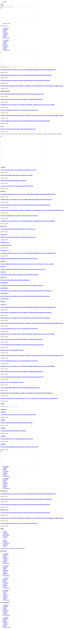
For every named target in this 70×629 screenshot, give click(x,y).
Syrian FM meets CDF (6, 245)
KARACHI (3, 272)
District (4, 31)
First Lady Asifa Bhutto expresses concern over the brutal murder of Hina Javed (19, 110)
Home (4, 531)
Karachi (5, 34)
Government (6, 28)
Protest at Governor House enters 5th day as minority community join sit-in (18, 129)
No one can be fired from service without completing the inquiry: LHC (17, 186)
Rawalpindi (5, 33)
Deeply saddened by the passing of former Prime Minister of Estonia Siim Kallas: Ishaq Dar (22, 99)
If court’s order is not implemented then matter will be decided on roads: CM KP (19, 446)
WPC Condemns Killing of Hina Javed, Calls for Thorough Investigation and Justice (20, 387)
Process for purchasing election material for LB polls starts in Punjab (16, 175)
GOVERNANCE (5, 293)
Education (5, 35)
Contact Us (5, 533)
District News (4, 226)
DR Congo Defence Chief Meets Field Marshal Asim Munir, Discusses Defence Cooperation (22, 285)
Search (2, 4)
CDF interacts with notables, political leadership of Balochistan (15, 280)
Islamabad (5, 29)
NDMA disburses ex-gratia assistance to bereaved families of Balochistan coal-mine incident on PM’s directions (26, 75)
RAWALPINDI (4, 282)
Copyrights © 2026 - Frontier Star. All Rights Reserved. (13, 548)
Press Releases (6, 37)
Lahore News (4, 409)
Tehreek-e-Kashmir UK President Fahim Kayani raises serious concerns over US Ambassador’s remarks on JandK (27, 264)
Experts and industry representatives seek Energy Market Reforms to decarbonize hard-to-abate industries (25, 80)
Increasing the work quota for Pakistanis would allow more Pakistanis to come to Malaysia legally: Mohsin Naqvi (27, 393)
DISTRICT (3, 261)
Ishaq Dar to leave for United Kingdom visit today (12, 350)
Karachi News (4, 234)
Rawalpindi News (5, 242)
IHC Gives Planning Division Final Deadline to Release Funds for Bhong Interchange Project (22, 94)
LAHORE (3, 412)
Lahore (4, 30)
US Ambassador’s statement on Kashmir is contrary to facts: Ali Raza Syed (18, 229)
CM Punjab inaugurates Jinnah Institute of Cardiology (13, 180)
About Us (5, 532)
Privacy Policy (6, 535)
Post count (5, 536)
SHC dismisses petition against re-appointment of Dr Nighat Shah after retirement (19, 274)
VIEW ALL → (4, 304)
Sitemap (5, 537)
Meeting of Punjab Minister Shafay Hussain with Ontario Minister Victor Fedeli (19, 258)
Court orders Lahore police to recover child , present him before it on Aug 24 (18, 169)
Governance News (5, 250)
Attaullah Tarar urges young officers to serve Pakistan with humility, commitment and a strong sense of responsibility (28, 104)
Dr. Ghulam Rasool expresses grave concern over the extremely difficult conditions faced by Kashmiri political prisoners (28, 69)
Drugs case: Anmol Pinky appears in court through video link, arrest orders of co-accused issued (23, 269)
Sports (4, 36)
